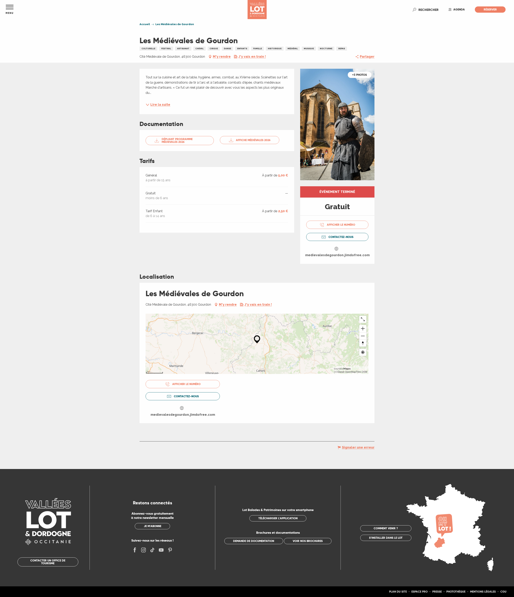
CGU (503, 591)
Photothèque (455, 591)
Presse (437, 591)
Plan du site (398, 591)
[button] (428, 9)
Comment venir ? (386, 528)
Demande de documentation (253, 541)
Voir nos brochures (308, 541)
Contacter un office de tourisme (47, 562)
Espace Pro (419, 591)
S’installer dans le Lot (386, 538)
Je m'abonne (152, 526)
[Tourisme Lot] (257, 9)
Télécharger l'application (278, 518)
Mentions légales (483, 591)
